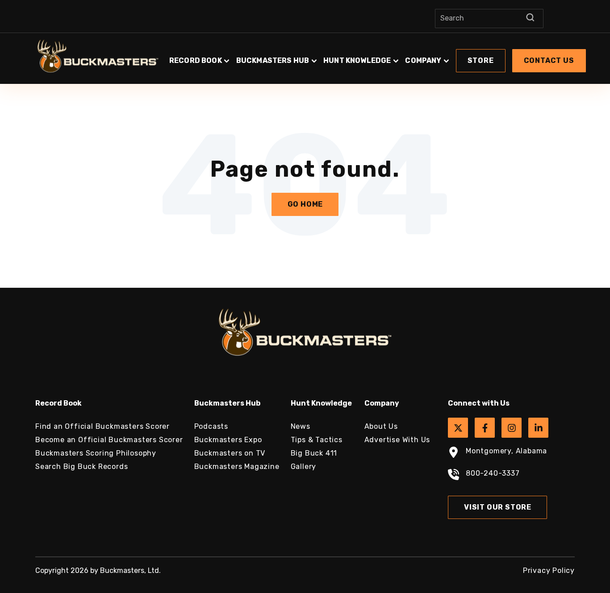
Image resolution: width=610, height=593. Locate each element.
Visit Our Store (497, 507)
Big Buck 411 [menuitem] (314, 453)
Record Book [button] (195, 60)
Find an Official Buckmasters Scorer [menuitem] (102, 426)
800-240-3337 (493, 473)
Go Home (305, 204)
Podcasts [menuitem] (211, 426)
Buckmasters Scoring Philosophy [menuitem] (95, 453)
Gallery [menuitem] (304, 466)
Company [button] (423, 60)
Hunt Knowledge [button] (357, 60)
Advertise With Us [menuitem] (397, 439)
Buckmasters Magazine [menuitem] (237, 466)
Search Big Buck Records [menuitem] (81, 466)
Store (481, 60)
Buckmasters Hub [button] (272, 60)
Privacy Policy (549, 570)
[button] (377, 56)
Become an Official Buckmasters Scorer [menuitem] (109, 439)
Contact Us (549, 60)
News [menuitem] (300, 426)
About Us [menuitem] (381, 426)
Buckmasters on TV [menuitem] (230, 453)
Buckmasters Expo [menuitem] (228, 439)
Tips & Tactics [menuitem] (317, 439)
